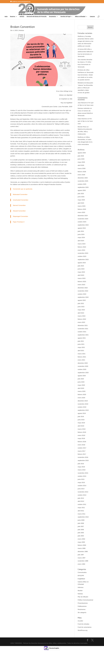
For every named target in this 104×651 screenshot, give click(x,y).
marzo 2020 (81, 391)
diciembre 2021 (83, 325)
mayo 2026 (81, 162)
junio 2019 (81, 419)
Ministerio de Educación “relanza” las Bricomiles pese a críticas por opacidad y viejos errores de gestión (85, 87)
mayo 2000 (81, 542)
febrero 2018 (82, 441)
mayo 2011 (81, 507)
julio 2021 (81, 341)
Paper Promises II (18, 222)
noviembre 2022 (83, 291)
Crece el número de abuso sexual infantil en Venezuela (85, 113)
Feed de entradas (83, 624)
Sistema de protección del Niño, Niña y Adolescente (85, 131)
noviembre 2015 (83, 473)
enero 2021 (81, 360)
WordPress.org (82, 630)
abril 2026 (81, 165)
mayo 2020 (81, 385)
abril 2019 (81, 426)
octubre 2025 (82, 184)
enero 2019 (81, 435)
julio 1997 (81, 554)
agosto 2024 (82, 228)
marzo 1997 (81, 558)
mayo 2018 (81, 438)
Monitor (80, 590)
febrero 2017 (82, 454)
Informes (80, 587)
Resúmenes (81, 609)
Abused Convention (19, 211)
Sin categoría (82, 612)
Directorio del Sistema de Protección (37, 16)
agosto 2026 (82, 153)
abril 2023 (81, 275)
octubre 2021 (82, 331)
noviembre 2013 (83, 492)
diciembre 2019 (83, 401)
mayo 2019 (81, 423)
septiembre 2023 (83, 259)
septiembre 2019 (83, 410)
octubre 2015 (82, 476)
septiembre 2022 (83, 297)
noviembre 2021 (83, 328)
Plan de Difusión (83, 597)
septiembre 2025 (83, 187)
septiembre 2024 (83, 225)
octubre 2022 (82, 294)
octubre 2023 (82, 256)
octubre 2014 (82, 485)
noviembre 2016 (83, 457)
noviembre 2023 (83, 253)
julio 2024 (81, 231)
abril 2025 (81, 203)
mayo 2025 (81, 200)
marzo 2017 (81, 451)
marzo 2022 (81, 316)
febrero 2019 (82, 432)
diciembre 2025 (83, 178)
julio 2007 (81, 526)
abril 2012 (81, 501)
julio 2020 (81, 379)
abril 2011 (81, 511)
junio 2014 (81, 488)
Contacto (92, 16)
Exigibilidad (81, 579)
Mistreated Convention (20, 194)
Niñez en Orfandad (80, 16)
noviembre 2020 (83, 366)
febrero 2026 (82, 171)
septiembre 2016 (83, 460)
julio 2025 (81, 193)
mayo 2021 (81, 347)
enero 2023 (81, 284)
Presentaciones (83, 603)
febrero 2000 (82, 545)
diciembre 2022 (83, 288)
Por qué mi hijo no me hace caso (85, 121)
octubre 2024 (82, 222)
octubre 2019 (82, 407)
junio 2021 (81, 344)
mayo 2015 (81, 482)
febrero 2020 (82, 394)
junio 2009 (81, 520)
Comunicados (82, 572)
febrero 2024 (82, 247)
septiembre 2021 (83, 335)
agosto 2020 (82, 375)
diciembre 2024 (83, 215)
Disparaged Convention (20, 216)
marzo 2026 (81, 168)
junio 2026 (81, 159)
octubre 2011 (82, 504)
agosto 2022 (82, 300)
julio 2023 (81, 266)
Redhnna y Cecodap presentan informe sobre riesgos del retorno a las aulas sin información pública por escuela (86, 41)
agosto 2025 (82, 190)
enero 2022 (81, 322)
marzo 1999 (81, 548)
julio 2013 (81, 498)
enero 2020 (81, 397)
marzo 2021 (81, 354)
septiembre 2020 (83, 372)
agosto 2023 (82, 262)
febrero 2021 (82, 357)
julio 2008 (81, 523)
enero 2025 (81, 212)
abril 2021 (81, 350)
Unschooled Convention (20, 200)
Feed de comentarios (84, 627)
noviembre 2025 (83, 181)
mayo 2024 (81, 237)
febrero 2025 (82, 209)
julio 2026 (81, 156)
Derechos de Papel (65, 16)
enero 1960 (81, 564)
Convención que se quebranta (22, 189)
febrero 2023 (82, 281)
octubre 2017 (82, 448)
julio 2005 (81, 532)
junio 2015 (81, 479)
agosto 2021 (82, 338)
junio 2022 (81, 306)
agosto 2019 (82, 413)
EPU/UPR (81, 575)
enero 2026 (81, 174)
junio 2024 (81, 234)
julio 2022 (81, 303)
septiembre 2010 (83, 517)
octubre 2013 (82, 495)
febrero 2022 (82, 319)
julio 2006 (81, 529)
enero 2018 (81, 445)
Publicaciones (82, 606)
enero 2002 (81, 539)
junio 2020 (81, 382)
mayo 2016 (81, 467)
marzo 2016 (81, 470)
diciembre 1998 (83, 551)
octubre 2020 (82, 369)
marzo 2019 (81, 429)
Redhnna (81, 137)
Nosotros (12, 16)
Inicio (6, 16)
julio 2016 (81, 463)
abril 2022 (81, 313)
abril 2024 (81, 240)
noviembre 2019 (83, 404)
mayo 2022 (81, 310)
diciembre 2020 (83, 363)
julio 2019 (81, 416)
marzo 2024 (81, 244)
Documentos (52, 16)
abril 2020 (81, 388)
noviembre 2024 (83, 219)
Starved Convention (19, 205)
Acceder (80, 621)
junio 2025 (81, 196)
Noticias (22, 16)
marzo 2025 (81, 206)
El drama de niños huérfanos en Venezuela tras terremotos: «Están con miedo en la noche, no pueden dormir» (85, 74)
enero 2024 (81, 250)
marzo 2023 (81, 278)
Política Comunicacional (85, 600)
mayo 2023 (81, 272)
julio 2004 (81, 536)
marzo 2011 (81, 514)
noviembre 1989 (83, 561)
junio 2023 (81, 269)
